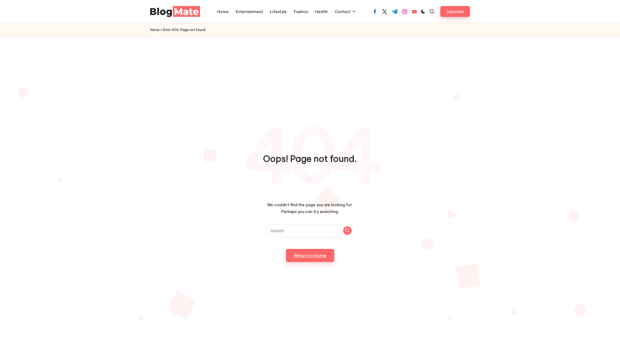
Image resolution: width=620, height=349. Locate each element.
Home (155, 30)
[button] (455, 11)
